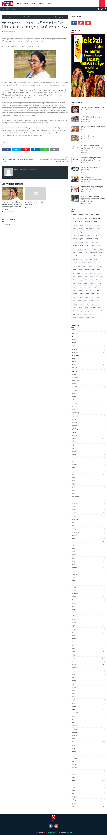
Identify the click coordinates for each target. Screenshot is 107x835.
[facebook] (98, 9)
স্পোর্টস (101, 311)
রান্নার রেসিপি (98, 297)
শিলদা (97, 304)
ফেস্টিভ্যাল (80, 276)
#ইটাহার (74, 214)
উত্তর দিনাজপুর (81, 235)
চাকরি (74, 252)
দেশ (94, 263)
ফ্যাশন (86, 276)
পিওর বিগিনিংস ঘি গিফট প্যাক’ (88, 136)
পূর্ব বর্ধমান (85, 273)
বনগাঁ (96, 276)
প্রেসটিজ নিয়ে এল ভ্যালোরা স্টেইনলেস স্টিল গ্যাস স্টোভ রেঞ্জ (92, 168)
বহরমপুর (80, 280)
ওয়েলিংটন (74, 242)
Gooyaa (69, 832)
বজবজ (91, 276)
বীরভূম (74, 287)
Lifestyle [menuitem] (41, 3)
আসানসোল (89, 232)
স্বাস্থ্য (74, 314)
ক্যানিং (74, 249)
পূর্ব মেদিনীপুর (92, 273)
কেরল (87, 245)
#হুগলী (74, 218)
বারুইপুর (91, 280)
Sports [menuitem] (50, 3)
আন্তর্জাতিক (81, 228)
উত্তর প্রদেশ (90, 235)
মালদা (93, 294)
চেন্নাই (86, 252)
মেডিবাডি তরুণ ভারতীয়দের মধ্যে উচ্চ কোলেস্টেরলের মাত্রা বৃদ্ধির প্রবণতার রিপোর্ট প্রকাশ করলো (92, 148)
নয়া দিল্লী (74, 269)
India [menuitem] (34, 3)
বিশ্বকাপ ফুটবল (93, 283)
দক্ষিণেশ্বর (83, 263)
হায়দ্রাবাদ (74, 318)
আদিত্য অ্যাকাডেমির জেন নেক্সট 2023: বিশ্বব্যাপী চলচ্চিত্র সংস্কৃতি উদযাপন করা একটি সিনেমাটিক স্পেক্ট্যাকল (93, 199)
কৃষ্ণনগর (81, 245)
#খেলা (86, 214)
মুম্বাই (74, 297)
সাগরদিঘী (80, 307)
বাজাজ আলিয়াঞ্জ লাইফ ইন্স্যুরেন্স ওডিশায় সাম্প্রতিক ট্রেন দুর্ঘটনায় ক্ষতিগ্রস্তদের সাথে (92, 159)
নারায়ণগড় (87, 269)
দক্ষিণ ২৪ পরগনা (93, 259)
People (75, 225)
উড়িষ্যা (74, 235)
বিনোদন (79, 283)
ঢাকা (82, 259)
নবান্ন (96, 266)
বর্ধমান (101, 276)
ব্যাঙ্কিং (96, 287)
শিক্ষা (93, 304)
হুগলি (93, 318)
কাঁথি (92, 242)
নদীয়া (79, 266)
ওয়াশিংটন (96, 239)
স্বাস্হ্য (79, 314)
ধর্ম (98, 263)
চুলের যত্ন (80, 252)
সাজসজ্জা (86, 307)
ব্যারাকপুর (74, 290)
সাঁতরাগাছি (93, 307)
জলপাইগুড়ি (75, 256)
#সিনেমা (97, 214)
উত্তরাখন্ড (75, 239)
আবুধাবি (97, 228)
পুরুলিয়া (78, 273)
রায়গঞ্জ (74, 300)
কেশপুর (92, 245)
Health (74, 221)
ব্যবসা (85, 287)
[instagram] (105, 9)
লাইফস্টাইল (75, 304)
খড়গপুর (79, 249)
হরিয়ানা (85, 314)
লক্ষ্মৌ (84, 300)
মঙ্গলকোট (97, 290)
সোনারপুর (95, 311)
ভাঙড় (80, 290)
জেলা (81, 256)
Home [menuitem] (19, 3)
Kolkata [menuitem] (26, 3)
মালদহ (87, 294)
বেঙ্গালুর (79, 287)
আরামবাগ (74, 232)
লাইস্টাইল (82, 304)
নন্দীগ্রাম (90, 266)
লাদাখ (88, 304)
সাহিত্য (99, 307)
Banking (80, 218)
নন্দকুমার (84, 266)
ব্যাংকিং (90, 287)
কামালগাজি (75, 245)
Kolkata (87, 221)
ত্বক (86, 259)
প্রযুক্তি (99, 273)
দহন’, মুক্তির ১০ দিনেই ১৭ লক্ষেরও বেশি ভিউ (92, 107)
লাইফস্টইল (99, 300)
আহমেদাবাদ (96, 232)
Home (2, 9)
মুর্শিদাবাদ (79, 297)
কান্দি (97, 242)
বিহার (100, 283)
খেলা (85, 249)
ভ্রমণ (91, 290)
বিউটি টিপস (98, 280)
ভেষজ (85, 290)
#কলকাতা (81, 214)
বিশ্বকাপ (85, 283)
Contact (14, 9)
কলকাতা (81, 242)
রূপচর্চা (79, 300)
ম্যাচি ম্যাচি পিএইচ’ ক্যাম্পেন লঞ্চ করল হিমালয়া (93, 127)
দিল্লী (89, 263)
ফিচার (74, 276)
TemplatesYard (52, 832)
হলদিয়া (90, 314)
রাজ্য (92, 297)
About (8, 9)
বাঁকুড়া (86, 280)
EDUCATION (96, 218)
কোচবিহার (99, 245)
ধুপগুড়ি (74, 266)
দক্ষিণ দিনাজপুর (75, 263)
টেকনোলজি (93, 256)
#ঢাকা (92, 214)
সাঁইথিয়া (74, 307)
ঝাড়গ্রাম (10, 17)
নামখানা (80, 269)
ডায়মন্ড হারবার (75, 259)
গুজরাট (90, 249)
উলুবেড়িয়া (81, 239)
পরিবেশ (98, 269)
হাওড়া (96, 314)
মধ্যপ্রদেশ (75, 294)
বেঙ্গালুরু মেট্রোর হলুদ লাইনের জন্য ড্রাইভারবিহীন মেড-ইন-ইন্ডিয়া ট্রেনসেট (91, 178)
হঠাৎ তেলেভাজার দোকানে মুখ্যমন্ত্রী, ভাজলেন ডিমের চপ (34, 203)
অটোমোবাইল (88, 225)
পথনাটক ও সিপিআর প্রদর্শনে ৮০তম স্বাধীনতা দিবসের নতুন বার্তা (92, 118)
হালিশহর (81, 318)
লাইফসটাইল (91, 300)
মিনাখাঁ (98, 294)
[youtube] (88, 23)
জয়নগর (100, 252)
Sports (81, 225)
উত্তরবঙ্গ (97, 235)
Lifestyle (95, 221)
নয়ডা (101, 266)
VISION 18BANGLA (29, 169)
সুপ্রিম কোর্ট (75, 311)
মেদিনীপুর (86, 297)
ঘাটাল (95, 249)
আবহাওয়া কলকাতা (90, 228)
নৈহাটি (93, 269)
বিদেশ (74, 283)
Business (87, 218)
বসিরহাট (74, 280)
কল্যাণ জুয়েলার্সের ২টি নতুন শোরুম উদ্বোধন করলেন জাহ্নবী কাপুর (92, 188)
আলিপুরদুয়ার (81, 232)
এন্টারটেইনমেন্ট (89, 239)
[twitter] (102, 9)
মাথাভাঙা (81, 294)
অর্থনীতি (74, 228)
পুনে (73, 273)
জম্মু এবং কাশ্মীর (93, 252)
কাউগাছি (87, 242)
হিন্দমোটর (87, 318)
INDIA (81, 221)
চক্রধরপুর (101, 249)
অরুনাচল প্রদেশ (97, 225)
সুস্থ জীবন (82, 311)
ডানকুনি (99, 256)
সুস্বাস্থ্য (88, 311)
